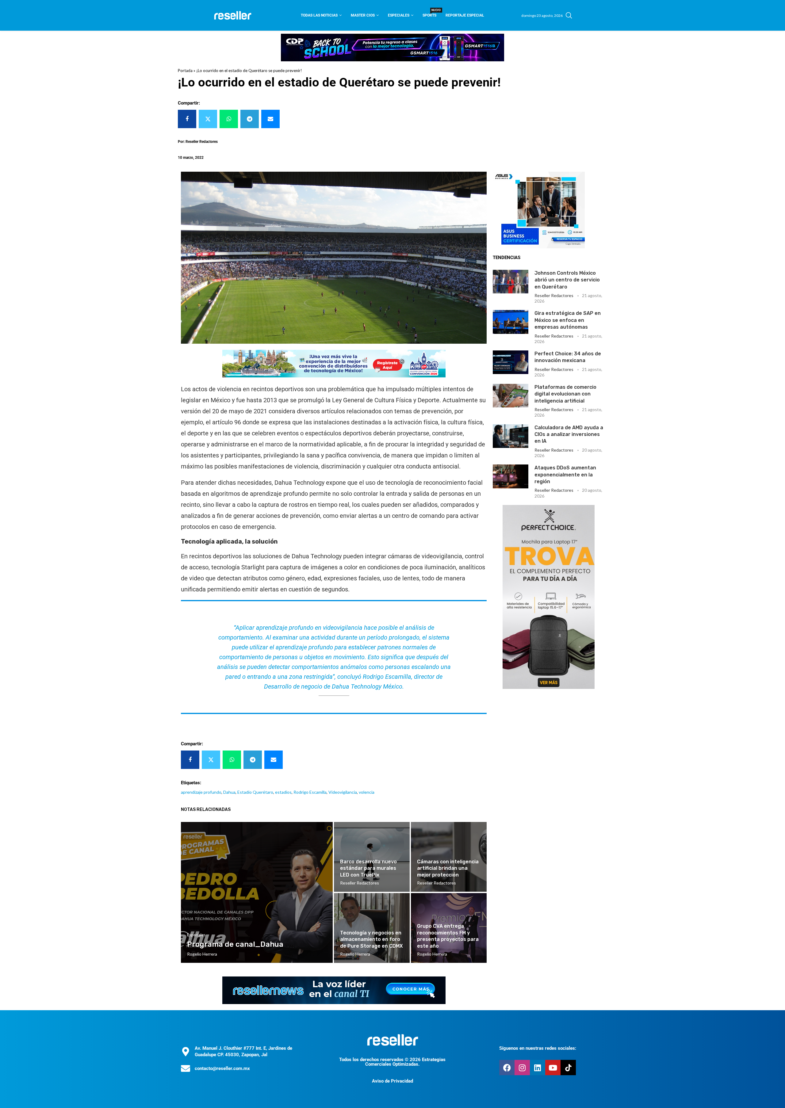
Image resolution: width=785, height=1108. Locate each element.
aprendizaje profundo (201, 792)
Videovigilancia (342, 792)
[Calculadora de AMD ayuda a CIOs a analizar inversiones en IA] (510, 436)
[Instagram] (522, 1067)
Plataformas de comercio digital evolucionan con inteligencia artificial (565, 394)
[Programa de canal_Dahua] (257, 892)
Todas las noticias (319, 15)
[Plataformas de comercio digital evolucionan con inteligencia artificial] (510, 395)
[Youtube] (553, 1067)
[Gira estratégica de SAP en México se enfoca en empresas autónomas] (510, 322)
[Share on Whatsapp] (229, 119)
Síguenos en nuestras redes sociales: (537, 1048)
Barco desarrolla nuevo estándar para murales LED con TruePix (368, 868)
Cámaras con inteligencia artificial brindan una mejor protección (448, 868)
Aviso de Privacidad (392, 1081)
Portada (185, 70)
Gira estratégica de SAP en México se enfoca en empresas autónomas (567, 320)
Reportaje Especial (465, 15)
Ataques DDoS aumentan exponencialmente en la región (565, 474)
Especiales (398, 15)
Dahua (229, 792)
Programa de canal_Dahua (235, 944)
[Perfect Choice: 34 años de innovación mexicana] (510, 362)
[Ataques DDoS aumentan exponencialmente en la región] (510, 476)
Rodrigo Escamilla (310, 792)
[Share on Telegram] (249, 119)
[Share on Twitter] (208, 119)
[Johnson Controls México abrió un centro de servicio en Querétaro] (510, 281)
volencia (366, 792)
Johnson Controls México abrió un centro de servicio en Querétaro (567, 280)
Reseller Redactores (553, 295)
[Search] (569, 15)
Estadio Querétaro (255, 792)
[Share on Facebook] (187, 119)
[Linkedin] (537, 1067)
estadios (283, 792)
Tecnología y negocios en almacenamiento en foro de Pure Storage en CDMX (371, 939)
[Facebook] (507, 1067)
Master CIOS (363, 15)
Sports (429, 13)
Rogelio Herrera (202, 954)
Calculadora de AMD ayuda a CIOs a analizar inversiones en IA (568, 434)
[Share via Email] (270, 119)
